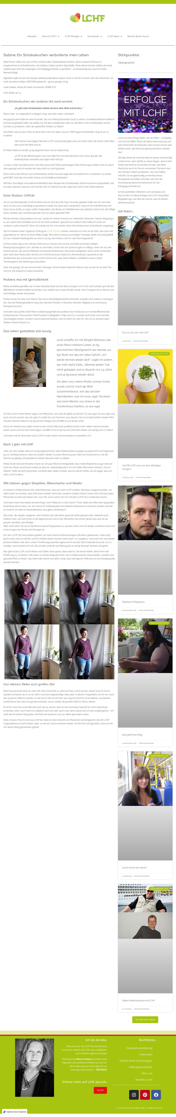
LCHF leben (113, 36)
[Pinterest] (145, 1095)
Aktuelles (32, 36)
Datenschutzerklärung (139, 1048)
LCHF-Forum (53, 231)
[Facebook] (156, 1095)
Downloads (93, 36)
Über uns (147, 1073)
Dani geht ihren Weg (132, 734)
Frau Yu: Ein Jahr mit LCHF (135, 332)
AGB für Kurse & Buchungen (135, 1060)
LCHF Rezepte (72, 36)
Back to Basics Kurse (138, 36)
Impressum (145, 1054)
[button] (145, 1019)
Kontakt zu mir (144, 1079)
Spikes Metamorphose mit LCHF (138, 1000)
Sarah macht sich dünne (134, 867)
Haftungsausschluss (140, 1067)
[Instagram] (134, 1095)
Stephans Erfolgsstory (133, 602)
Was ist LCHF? (49, 36)
